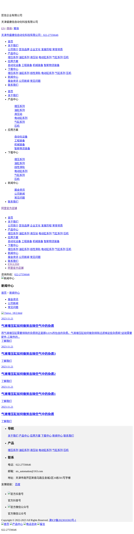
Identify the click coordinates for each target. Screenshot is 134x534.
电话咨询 (31, 524)
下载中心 (13, 69)
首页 (10, 41)
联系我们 (13, 84)
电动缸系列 (45, 57)
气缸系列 (57, 57)
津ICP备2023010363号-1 (62, 520)
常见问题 (35, 81)
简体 (9, 28)
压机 (66, 57)
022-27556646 (22, 274)
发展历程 (46, 49)
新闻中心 (13, 77)
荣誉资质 (57, 49)
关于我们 (13, 45)
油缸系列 (24, 57)
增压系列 (13, 57)
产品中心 (13, 53)
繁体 (16, 28)
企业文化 (35, 49)
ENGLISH (13, 264)
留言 (42, 524)
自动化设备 (14, 65)
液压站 (34, 57)
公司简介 (13, 49)
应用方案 (13, 61)
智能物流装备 (51, 65)
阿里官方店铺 (9, 208)
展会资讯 (13, 81)
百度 (17, 484)
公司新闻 (24, 81)
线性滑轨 (35, 73)
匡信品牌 (24, 49)
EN (3, 28)
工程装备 (27, 65)
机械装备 (38, 65)
